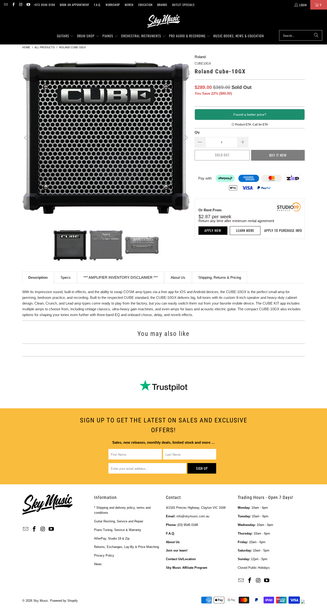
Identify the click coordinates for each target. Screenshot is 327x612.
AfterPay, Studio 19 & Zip (112, 538)
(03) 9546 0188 (187, 525)
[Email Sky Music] (6, 5)
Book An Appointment (74, 5)
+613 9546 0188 (44, 5)
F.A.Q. (97, 5)
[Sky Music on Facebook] (13, 5)
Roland (200, 57)
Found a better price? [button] (249, 114)
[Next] (186, 137)
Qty (197, 132)
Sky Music (40, 600)
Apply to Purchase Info (283, 230)
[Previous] (26, 137)
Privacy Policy (104, 555)
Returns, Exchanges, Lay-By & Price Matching (126, 547)
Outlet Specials (183, 5)
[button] (65, 36)
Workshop (113, 5)
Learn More (245, 230)
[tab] (38, 277)
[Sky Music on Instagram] (21, 5)
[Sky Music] (163, 21)
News (98, 564)
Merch (129, 5)
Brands (162, 5)
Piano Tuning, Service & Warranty (117, 530)
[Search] (316, 35)
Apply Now (212, 230)
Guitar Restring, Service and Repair (118, 521)
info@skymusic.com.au (192, 516)
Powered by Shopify (64, 600)
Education (145, 5)
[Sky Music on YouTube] (28, 5)
